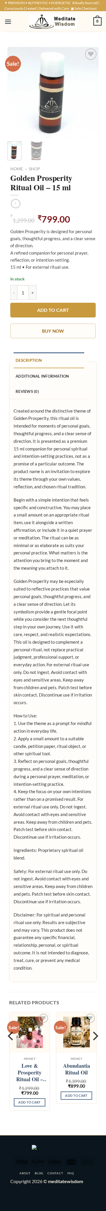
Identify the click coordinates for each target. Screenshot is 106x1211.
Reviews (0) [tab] (27, 391)
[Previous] (16, 92)
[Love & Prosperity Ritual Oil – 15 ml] (29, 1032)
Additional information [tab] (42, 376)
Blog (39, 1173)
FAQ (70, 1173)
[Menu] (7, 21)
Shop (34, 168)
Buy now (53, 331)
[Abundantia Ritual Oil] (76, 1032)
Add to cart (53, 310)
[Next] (89, 92)
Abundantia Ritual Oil (76, 1069)
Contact (55, 1173)
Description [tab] (29, 360)
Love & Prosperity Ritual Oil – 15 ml (29, 1072)
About (24, 1173)
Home (16, 168)
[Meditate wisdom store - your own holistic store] (53, 21)
